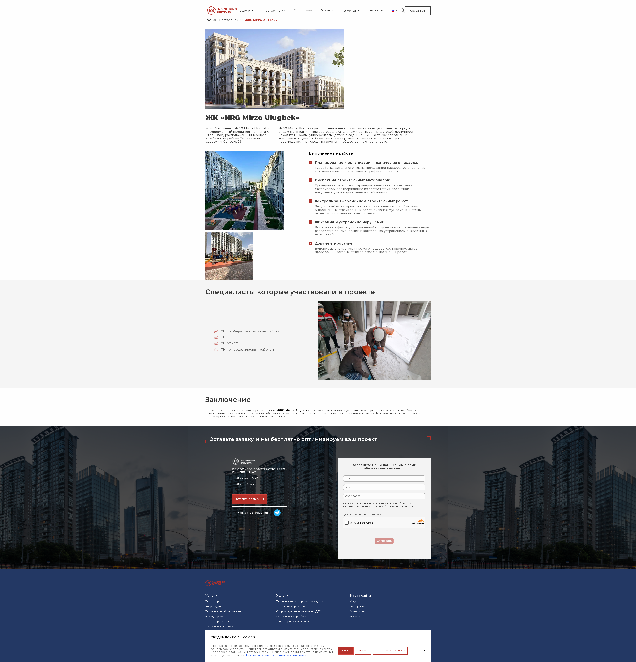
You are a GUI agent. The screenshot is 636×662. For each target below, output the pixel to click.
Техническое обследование (223, 611)
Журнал (350, 10)
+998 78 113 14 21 (244, 484)
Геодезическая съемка (220, 626)
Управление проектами (291, 606)
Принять (346, 650)
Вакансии (328, 10)
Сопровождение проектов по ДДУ (298, 611)
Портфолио (272, 10)
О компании (303, 10)
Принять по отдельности (390, 650)
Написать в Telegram (252, 512)
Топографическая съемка (292, 621)
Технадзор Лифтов (217, 621)
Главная (211, 20)
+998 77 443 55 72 (245, 478)
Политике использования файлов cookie (276, 655)
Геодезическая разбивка (292, 616)
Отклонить (363, 650)
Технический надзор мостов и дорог (299, 601)
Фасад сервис (214, 616)
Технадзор (212, 601)
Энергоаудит (213, 606)
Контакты (376, 10)
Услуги (245, 10)
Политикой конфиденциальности (393, 506)
